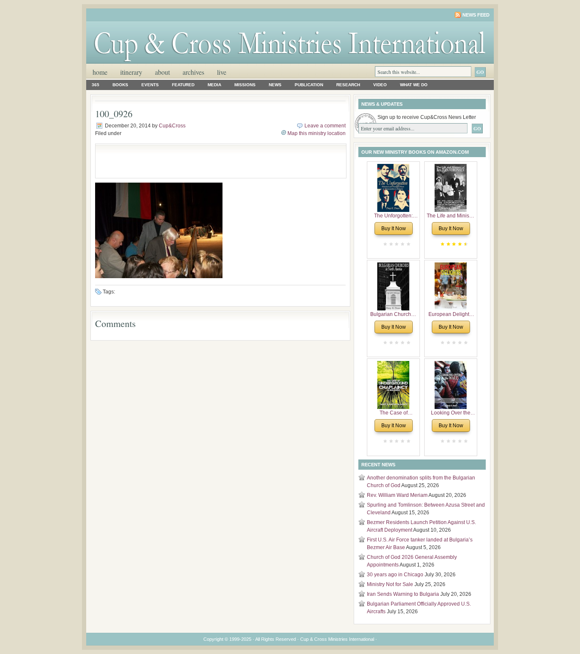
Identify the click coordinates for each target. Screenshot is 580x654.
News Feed (476, 14)
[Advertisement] (199, 161)
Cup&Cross (172, 126)
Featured (183, 84)
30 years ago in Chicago (395, 575)
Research (348, 84)
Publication (309, 84)
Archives (193, 72)
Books (120, 84)
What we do (414, 84)
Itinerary (131, 72)
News (275, 84)
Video (380, 84)
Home (100, 72)
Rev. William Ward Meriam (397, 495)
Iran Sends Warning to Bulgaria (403, 594)
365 (95, 84)
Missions (245, 84)
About (162, 72)
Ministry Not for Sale (390, 584)
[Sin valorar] (408, 244)
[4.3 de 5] (465, 244)
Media (214, 84)
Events (150, 84)
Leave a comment (325, 126)
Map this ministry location (316, 133)
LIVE (221, 72)
